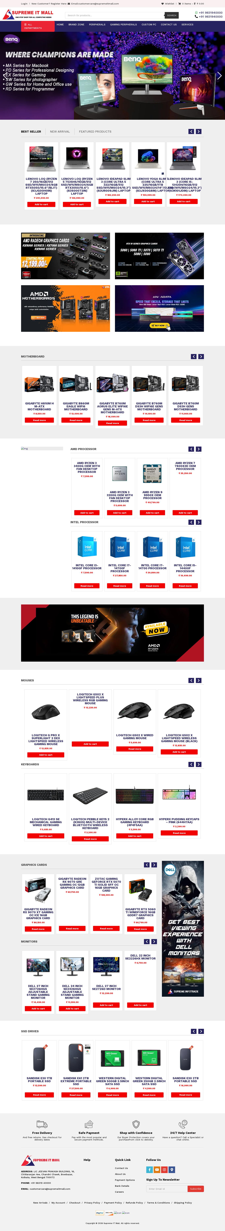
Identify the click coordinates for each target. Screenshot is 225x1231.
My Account (58, 1202)
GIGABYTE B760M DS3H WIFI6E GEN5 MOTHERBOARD (112, 406)
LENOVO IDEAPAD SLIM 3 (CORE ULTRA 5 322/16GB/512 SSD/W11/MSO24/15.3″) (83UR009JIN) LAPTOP (78, 184)
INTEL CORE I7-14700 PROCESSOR (87, 567)
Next (219, 76)
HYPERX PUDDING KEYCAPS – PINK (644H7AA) (90, 821)
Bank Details (122, 1186)
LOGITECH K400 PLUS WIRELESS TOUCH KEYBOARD (134, 822)
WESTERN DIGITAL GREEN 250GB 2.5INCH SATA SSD (76, 1081)
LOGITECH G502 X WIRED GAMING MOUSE (45, 737)
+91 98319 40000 (36, 1183)
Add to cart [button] (41, 204)
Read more (39, 420)
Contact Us (169, 24)
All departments (33, 26)
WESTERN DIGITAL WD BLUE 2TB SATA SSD (185, 1081)
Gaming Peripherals (123, 24)
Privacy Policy (92, 1202)
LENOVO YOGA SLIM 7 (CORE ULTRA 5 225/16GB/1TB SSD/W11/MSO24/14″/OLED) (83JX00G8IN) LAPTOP (117, 184)
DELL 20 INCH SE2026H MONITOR (106, 987)
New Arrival (60, 131)
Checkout (74, 1202)
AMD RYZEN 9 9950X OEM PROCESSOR (87, 495)
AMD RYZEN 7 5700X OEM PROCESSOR (152, 495)
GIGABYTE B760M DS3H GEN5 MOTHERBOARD (149, 406)
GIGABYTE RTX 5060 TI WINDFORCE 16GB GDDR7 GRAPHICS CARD (72, 914)
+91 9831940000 (211, 12)
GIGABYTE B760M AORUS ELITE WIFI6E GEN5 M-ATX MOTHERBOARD (76, 408)
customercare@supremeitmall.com (98, 3)
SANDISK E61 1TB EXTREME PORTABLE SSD (149, 1081)
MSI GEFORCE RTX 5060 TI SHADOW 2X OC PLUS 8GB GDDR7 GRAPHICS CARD (140, 915)
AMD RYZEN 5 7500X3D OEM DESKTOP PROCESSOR (185, 497)
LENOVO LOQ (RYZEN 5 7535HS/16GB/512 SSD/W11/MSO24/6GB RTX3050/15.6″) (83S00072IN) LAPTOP (41, 186)
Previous (5, 76)
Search (171, 15)
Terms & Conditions (158, 1202)
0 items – (193, 3)
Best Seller (31, 131)
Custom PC (149, 24)
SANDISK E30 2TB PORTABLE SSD (112, 1080)
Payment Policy (113, 1202)
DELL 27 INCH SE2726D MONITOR (38, 987)
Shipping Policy (183, 1202)
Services (187, 24)
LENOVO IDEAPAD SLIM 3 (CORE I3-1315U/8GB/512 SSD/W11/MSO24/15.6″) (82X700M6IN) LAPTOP (185, 186)
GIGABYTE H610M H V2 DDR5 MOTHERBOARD (185, 405)
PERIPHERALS (97, 24)
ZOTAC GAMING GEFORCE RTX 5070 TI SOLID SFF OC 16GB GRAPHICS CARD (38, 884)
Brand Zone (76, 24)
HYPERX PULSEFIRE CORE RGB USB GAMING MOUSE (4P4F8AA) (179, 738)
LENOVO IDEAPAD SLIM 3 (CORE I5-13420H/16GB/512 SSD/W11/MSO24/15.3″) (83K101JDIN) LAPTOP (149, 184)
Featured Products (95, 131)
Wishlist (169, 3)
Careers (119, 1191)
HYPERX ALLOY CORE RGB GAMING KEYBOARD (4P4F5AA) (46, 822)
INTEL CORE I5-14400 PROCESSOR (152, 567)
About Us (120, 1174)
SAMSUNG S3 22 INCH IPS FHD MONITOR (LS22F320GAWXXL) (140, 990)
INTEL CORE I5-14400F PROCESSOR (119, 568)
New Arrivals (40, 1202)
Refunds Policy (134, 1202)
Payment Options (125, 1180)
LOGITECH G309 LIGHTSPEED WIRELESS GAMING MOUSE (134, 738)
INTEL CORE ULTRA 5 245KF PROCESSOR (185, 539)
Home (60, 24)
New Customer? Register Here (49, 3)
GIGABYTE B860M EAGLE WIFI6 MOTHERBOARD (39, 406)
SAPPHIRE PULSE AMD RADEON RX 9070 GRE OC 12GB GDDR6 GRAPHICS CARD (106, 884)
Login (24, 3)
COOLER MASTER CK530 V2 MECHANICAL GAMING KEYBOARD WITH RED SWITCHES (179, 824)
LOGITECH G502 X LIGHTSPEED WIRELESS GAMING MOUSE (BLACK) (90, 738)
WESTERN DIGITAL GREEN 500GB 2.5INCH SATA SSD (39, 1081)
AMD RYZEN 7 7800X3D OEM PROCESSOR (119, 466)
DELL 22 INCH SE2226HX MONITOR (72, 957)
